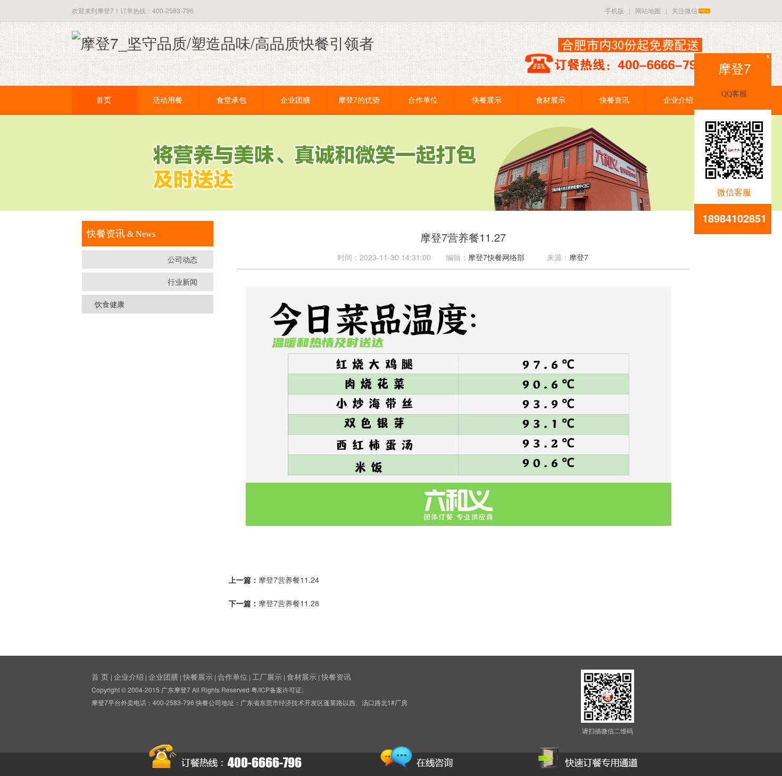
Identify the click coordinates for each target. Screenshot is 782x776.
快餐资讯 (614, 99)
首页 (103, 99)
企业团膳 (295, 99)
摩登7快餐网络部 (496, 257)
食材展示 (550, 99)
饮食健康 (109, 304)
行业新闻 (182, 281)
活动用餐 (167, 99)
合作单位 (423, 99)
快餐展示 (487, 99)
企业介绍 (678, 99)
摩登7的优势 (359, 99)
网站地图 (648, 10)
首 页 (101, 676)
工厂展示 (267, 676)
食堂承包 (231, 99)
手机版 (614, 10)
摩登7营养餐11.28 (289, 603)
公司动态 (182, 259)
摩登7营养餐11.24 (289, 579)
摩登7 (578, 257)
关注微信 (684, 10)
